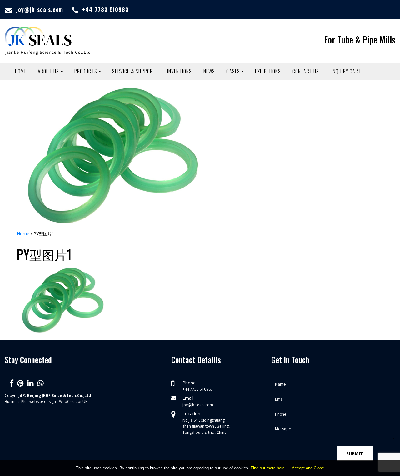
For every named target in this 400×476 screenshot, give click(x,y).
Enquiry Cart (346, 71)
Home (21, 71)
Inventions (179, 71)
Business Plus (16, 401)
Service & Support (134, 71)
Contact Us (305, 71)
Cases (233, 71)
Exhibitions (268, 71)
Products (86, 71)
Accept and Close (308, 468)
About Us (48, 71)
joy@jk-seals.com (39, 9)
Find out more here (268, 468)
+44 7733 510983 (105, 9)
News (209, 71)
